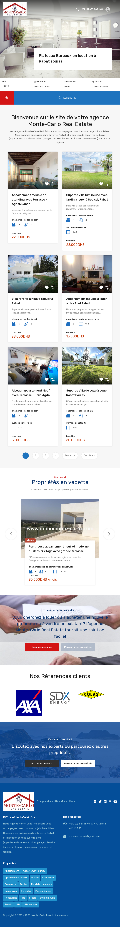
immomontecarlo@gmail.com (84, 836)
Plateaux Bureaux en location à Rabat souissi (67, 58)
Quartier (97, 81)
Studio (32, 897)
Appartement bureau (34, 870)
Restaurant (11, 897)
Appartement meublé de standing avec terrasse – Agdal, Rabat (29, 199)
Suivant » (70, 455)
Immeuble (26, 891)
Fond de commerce (41, 884)
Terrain (8, 904)
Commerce (10, 884)
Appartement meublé (16, 877)
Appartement (12, 870)
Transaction (69, 81)
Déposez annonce (42, 647)
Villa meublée (31, 904)
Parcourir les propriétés (78, 647)
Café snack (48, 877)
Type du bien (39, 81)
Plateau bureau (43, 891)
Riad (23, 897)
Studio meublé (47, 897)
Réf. (4, 81)
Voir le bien (33, 181)
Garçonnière (11, 891)
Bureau (35, 877)
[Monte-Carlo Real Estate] (15, 14)
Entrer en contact (41, 763)
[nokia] (91, 703)
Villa (18, 904)
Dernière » (89, 455)
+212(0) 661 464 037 (91, 9)
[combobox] (45, 87)
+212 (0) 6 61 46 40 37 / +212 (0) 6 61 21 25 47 (87, 826)
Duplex (23, 884)
